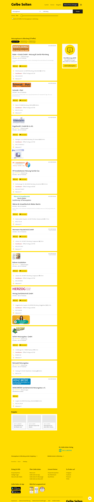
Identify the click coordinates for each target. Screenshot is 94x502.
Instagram (68, 473)
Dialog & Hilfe (15, 469)
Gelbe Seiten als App (35, 475)
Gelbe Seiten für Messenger (36, 477)
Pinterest (68, 477)
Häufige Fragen (15, 475)
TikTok (67, 479)
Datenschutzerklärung (24, 500)
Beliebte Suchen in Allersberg (55, 456)
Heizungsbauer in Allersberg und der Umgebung (23, 456)
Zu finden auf (70, 469)
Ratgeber (58, 5)
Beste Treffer (15, 41)
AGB (49, 500)
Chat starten (23, 66)
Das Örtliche (51, 477)
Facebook (68, 475)
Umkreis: (14, 15)
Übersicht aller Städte (16, 477)
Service (52, 5)
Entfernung (32, 41)
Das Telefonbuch (52, 475)
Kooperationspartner (53, 473)
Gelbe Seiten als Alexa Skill (36, 479)
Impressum (14, 500)
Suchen (47, 5)
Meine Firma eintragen (70, 5)
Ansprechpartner (15, 473)
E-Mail (16, 66)
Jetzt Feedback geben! (69, 66)
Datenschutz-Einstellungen (39, 500)
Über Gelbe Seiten (35, 469)
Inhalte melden (56, 500)
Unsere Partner (52, 469)
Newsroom (32, 473)
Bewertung (24, 41)
